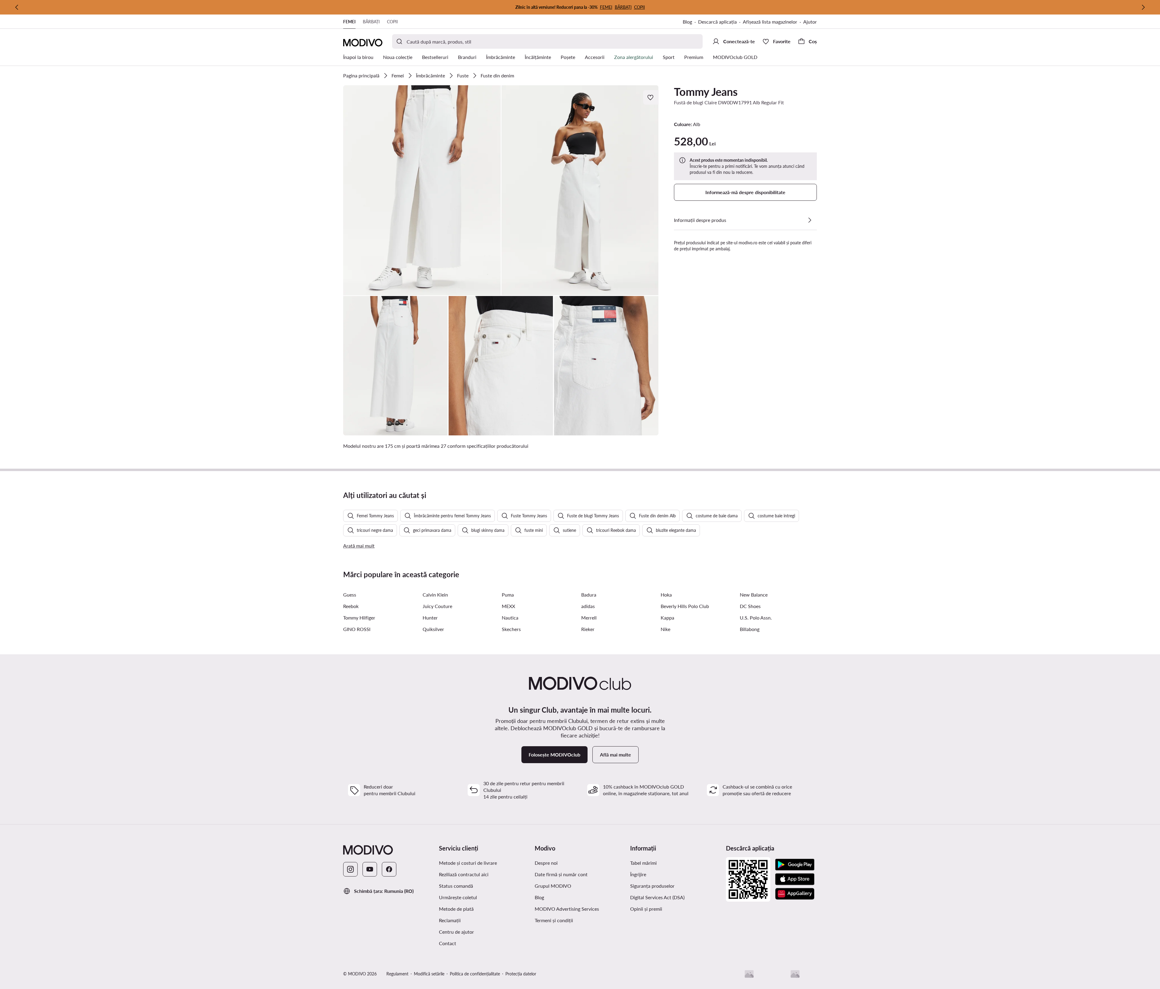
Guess (349, 594)
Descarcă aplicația (717, 21)
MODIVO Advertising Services (567, 909)
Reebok (351, 606)
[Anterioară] (17, 7)
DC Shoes (750, 606)
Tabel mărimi (643, 863)
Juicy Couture (437, 606)
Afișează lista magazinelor (770, 21)
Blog (687, 21)
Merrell (589, 617)
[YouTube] (369, 869)
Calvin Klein (435, 594)
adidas (588, 606)
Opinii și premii (646, 909)
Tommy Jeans (706, 91)
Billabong (749, 629)
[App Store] (794, 879)
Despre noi (546, 863)
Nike (665, 629)
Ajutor (810, 21)
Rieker (587, 629)
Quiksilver (433, 629)
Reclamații (450, 920)
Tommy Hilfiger (359, 617)
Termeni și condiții (554, 920)
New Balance (754, 594)
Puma (508, 594)
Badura (588, 594)
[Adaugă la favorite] (651, 97)
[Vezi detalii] (809, 220)
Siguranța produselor (652, 886)
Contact (447, 943)
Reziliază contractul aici (463, 874)
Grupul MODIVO (553, 886)
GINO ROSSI (356, 629)
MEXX (508, 606)
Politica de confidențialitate (475, 973)
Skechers (511, 629)
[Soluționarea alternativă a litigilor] (749, 973)
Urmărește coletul (458, 897)
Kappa (667, 617)
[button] (422, 190)
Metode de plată (456, 909)
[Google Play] (794, 865)
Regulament (397, 973)
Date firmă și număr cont (561, 874)
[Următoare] (1143, 7)
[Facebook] (389, 869)
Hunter (430, 617)
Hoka (666, 594)
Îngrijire (638, 874)
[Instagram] (350, 869)
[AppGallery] (794, 894)
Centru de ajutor (456, 932)
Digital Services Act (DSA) (657, 897)
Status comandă (456, 886)
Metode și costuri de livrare (468, 863)
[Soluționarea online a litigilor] (795, 973)
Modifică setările (429, 973)
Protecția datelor (520, 973)
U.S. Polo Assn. (756, 617)
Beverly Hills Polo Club (685, 606)
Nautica (510, 617)
